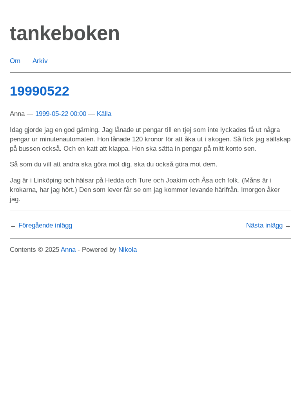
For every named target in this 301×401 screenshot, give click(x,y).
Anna (68, 249)
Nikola (127, 249)
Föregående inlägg (45, 225)
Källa (104, 113)
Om (15, 61)
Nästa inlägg (264, 225)
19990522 (39, 90)
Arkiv (40, 61)
